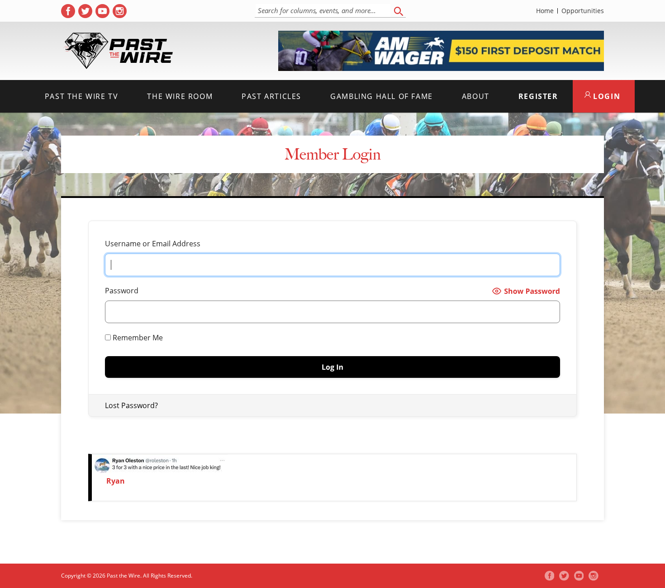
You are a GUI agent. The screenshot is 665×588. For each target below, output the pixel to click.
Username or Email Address (152, 244)
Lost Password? (131, 405)
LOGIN (606, 96)
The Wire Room (180, 96)
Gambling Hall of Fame (381, 96)
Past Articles (271, 96)
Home (545, 11)
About (475, 96)
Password (121, 291)
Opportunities (582, 11)
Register (538, 96)
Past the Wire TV (82, 96)
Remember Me (137, 338)
